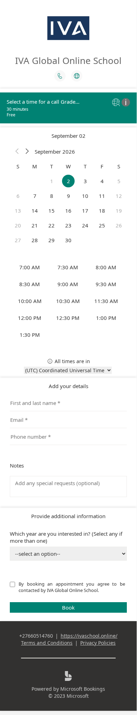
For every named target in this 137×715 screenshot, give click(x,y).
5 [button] (119, 181)
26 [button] (119, 225)
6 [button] (18, 195)
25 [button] (102, 225)
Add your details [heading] (68, 385)
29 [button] (51, 240)
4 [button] (102, 181)
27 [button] (18, 240)
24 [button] (85, 225)
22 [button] (51, 225)
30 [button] (68, 240)
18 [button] (102, 210)
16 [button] (68, 210)
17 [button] (85, 210)
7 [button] (34, 195)
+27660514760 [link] (36, 635)
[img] (117, 103)
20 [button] (18, 225)
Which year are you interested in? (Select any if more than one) (66, 537)
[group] (68, 301)
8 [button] (51, 195)
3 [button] (85, 181)
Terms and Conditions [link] (47, 642)
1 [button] (51, 181)
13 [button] (18, 210)
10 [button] (85, 195)
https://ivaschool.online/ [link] (89, 635)
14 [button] (35, 210)
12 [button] (119, 195)
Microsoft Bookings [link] (82, 688)
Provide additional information (68, 516)
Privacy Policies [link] (98, 642)
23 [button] (68, 225)
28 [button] (35, 240)
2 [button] (68, 181)
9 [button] (68, 195)
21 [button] (35, 225)
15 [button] (51, 210)
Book (68, 607)
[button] (17, 151)
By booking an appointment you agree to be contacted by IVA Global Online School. (72, 587)
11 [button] (102, 195)
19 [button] (119, 210)
